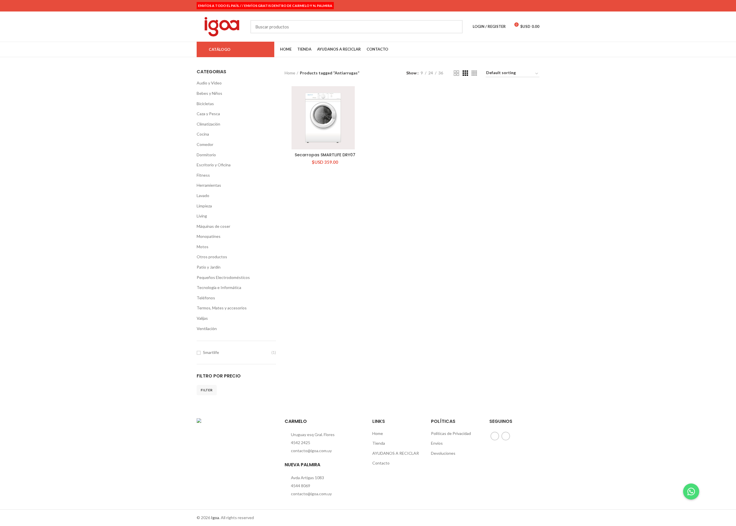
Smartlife (211, 352)
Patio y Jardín (209, 267)
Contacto (381, 463)
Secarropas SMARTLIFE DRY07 (325, 155)
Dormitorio (206, 154)
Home (290, 72)
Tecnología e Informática (219, 287)
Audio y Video (209, 82)
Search (455, 26)
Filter (207, 390)
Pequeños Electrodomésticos (223, 277)
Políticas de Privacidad (451, 433)
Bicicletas (205, 103)
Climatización (208, 124)
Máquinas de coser (213, 226)
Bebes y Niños (209, 93)
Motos (202, 246)
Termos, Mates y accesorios (222, 307)
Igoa (215, 517)
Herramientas (209, 185)
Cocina (203, 134)
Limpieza (204, 205)
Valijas (202, 318)
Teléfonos (206, 297)
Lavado (203, 195)
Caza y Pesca (208, 113)
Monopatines (209, 236)
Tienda (378, 443)
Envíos (437, 443)
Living (202, 215)
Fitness (203, 175)
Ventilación (207, 328)
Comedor (205, 144)
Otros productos (212, 256)
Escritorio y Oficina (214, 164)
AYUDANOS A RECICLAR (395, 453)
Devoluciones (443, 453)
